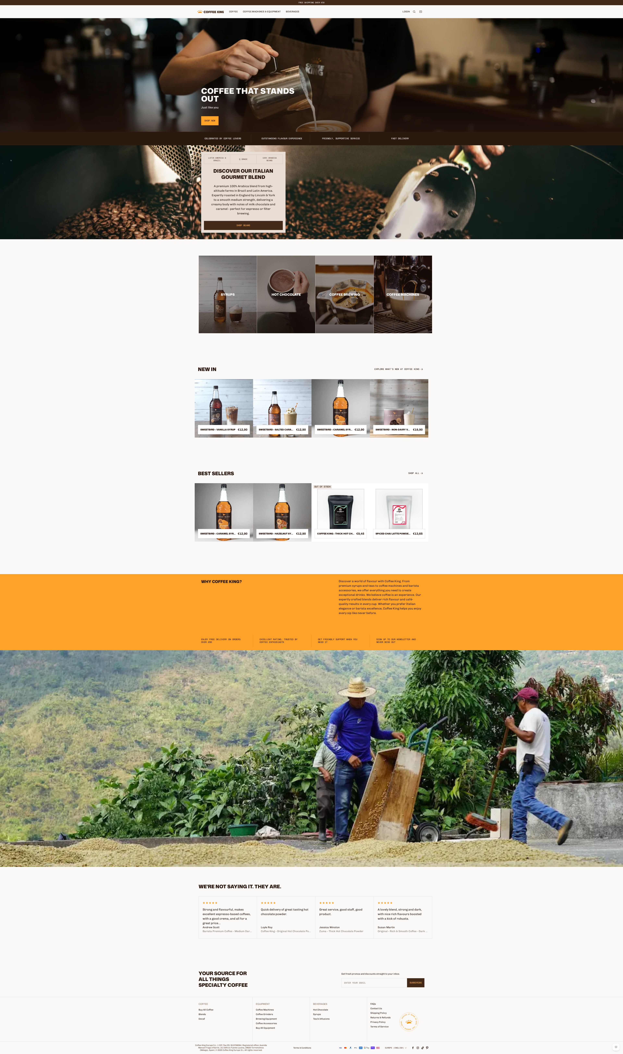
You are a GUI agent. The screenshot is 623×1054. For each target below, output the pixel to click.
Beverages (292, 11)
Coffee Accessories (266, 1023)
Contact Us (376, 1008)
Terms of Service (379, 1026)
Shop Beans (243, 225)
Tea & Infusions (321, 1018)
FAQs (373, 1004)
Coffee (233, 11)
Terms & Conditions (302, 1048)
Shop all (413, 473)
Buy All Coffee (206, 1009)
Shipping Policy (378, 1013)
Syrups (317, 1014)
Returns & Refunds (380, 1017)
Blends (202, 1014)
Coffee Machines (265, 1009)
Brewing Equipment (266, 1018)
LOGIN (406, 11)
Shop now (209, 120)
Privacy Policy (377, 1022)
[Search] (414, 11)
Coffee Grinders (264, 1014)
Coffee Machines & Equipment (262, 11)
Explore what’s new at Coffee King (396, 369)
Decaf (202, 1018)
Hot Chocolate (320, 1009)
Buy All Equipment (265, 1028)
